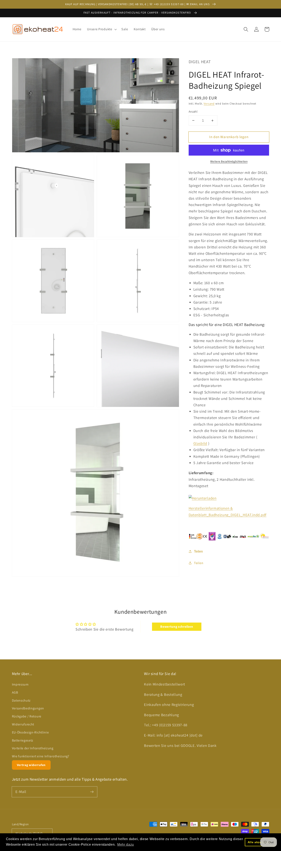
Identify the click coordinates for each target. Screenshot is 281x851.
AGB (15, 692)
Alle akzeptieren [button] (260, 842)
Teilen (198, 551)
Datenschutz (21, 700)
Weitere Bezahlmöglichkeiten (229, 161)
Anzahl (193, 111)
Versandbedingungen (28, 708)
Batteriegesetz (23, 740)
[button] (101, 29)
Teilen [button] (198, 563)
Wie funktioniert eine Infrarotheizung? (40, 756)
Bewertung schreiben (176, 626)
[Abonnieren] (92, 792)
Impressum (20, 684)
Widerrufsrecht (23, 724)
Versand (209, 103)
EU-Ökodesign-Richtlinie (30, 732)
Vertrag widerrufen (31, 765)
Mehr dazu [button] (125, 844)
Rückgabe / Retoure (26, 716)
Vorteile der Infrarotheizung (32, 748)
